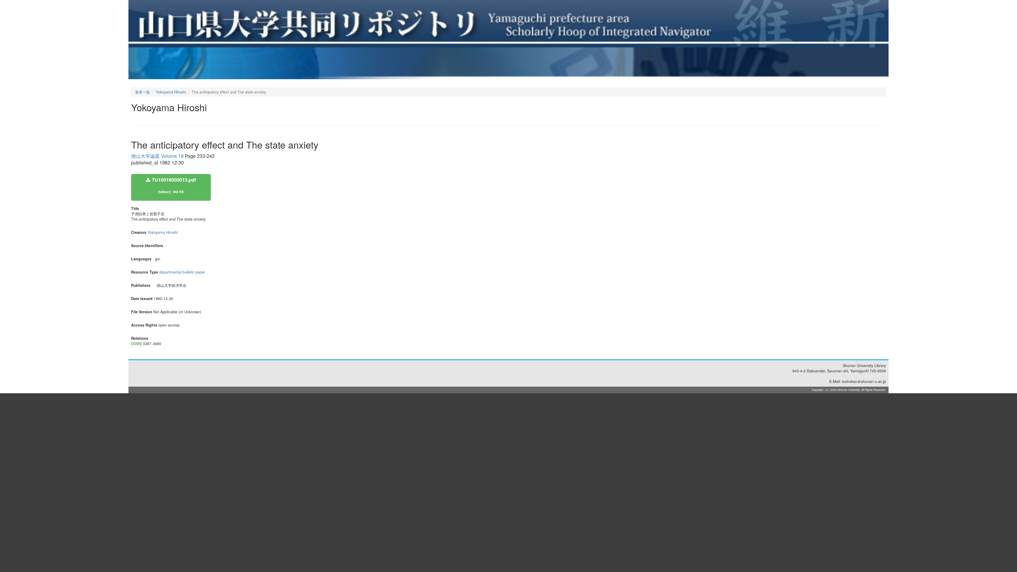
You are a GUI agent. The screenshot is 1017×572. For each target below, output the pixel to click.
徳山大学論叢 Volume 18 (157, 155)
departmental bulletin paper (182, 272)
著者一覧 (142, 92)
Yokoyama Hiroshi (171, 92)
